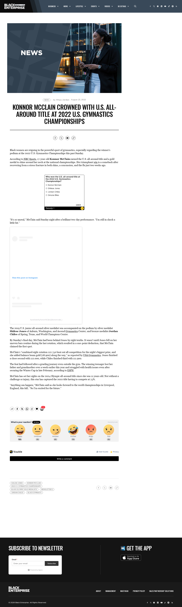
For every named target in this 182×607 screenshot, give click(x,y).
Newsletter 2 (47, 489)
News (46, 100)
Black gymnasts (34, 493)
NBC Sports (29, 159)
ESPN (70, 370)
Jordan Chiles (17, 493)
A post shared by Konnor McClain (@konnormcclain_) (46, 320)
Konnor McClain (34, 483)
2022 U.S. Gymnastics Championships (26, 486)
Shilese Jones (17, 483)
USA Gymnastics (92, 355)
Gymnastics (72, 331)
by (61, 100)
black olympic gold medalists (24, 489)
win (96, 162)
